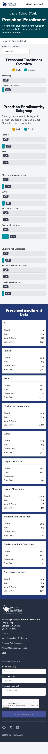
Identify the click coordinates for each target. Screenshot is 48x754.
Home (5, 41)
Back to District (19, 41)
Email (9, 676)
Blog (4, 653)
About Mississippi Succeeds (14, 648)
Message (10, 686)
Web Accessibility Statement (14, 638)
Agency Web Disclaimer (12, 643)
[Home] (9, 3)
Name (9, 667)
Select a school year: (11, 46)
